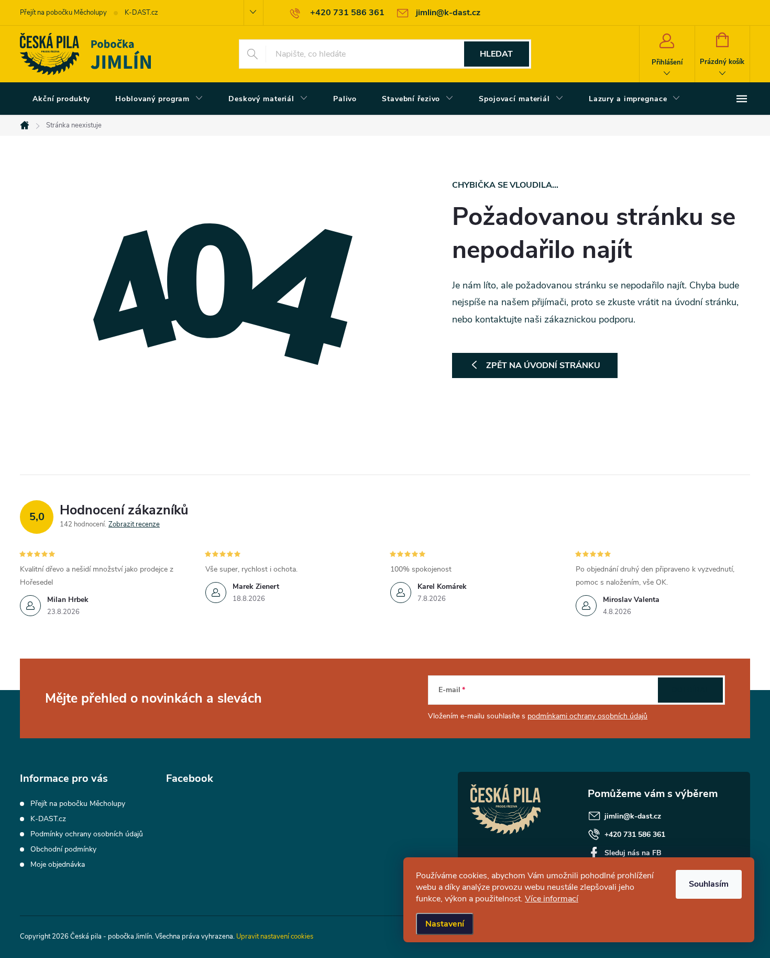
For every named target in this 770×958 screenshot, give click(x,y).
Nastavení (444, 924)
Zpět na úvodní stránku (543, 365)
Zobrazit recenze (134, 524)
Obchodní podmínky (63, 849)
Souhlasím (709, 884)
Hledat (496, 54)
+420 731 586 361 (634, 834)
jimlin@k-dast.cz (632, 816)
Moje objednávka (57, 864)
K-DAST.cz (141, 12)
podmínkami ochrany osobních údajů (587, 716)
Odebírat (690, 690)
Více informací (551, 899)
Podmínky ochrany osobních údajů (86, 834)
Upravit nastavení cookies (274, 936)
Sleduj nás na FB (633, 853)
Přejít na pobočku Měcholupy (63, 12)
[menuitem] (61, 99)
